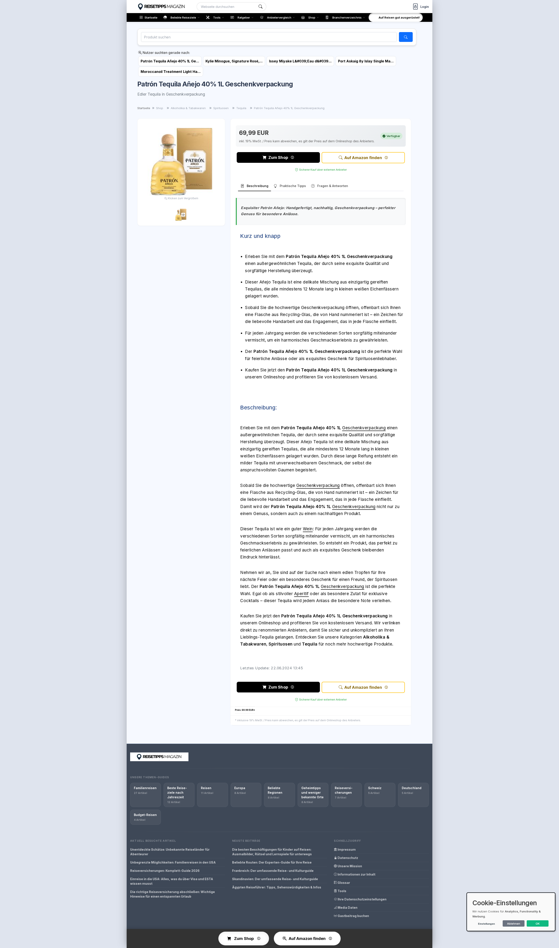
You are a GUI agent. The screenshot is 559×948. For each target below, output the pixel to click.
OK (538, 923)
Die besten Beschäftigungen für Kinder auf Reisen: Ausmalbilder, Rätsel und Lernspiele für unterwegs (272, 852)
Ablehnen (513, 923)
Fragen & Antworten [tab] (332, 186)
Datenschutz (347, 858)
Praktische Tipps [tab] (293, 186)
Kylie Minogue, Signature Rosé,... (234, 61)
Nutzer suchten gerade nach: (166, 52)
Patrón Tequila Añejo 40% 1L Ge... (170, 61)
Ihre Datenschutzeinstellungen (361, 899)
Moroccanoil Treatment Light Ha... (171, 71)
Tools (341, 891)
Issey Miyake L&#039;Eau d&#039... (300, 61)
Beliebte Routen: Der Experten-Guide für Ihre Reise (272, 862)
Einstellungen (486, 923)
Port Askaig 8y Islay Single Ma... (366, 61)
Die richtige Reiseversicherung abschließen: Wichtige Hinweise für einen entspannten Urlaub (172, 894)
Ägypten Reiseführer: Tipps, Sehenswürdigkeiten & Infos (276, 887)
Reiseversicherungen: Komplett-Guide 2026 (165, 870)
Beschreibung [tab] (257, 186)
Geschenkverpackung (364, 427)
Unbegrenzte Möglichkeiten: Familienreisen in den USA (173, 862)
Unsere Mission (349, 866)
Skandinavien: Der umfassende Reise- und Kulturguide (275, 879)
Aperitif (301, 593)
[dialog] (511, 912)
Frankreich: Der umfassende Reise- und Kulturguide (273, 870)
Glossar (343, 882)
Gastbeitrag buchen (353, 916)
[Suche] (260, 7)
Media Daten (347, 907)
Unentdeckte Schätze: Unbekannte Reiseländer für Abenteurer (170, 852)
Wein (308, 528)
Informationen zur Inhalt (356, 874)
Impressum (346, 849)
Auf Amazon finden (363, 157)
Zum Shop (278, 157)
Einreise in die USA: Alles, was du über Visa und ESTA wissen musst (171, 881)
